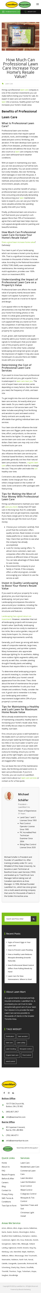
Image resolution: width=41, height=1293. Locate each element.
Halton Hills (16, 1244)
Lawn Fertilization (28, 1182)
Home (4, 1163)
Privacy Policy (7, 1194)
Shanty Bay (15, 1267)
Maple (24, 1252)
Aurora (25, 1228)
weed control (10, 1061)
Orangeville (12, 1263)
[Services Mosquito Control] (25, 5)
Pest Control (27, 1055)
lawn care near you (25, 381)
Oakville (4, 1263)
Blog (4, 1186)
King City (32, 1248)
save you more (11, 507)
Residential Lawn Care (29, 1166)
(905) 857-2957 (32, 11)
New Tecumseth (31, 1256)
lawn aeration (23, 1036)
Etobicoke (28, 1240)
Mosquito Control (26, 1049)
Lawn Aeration (26, 1178)
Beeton (15, 1232)
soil (35, 468)
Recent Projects (8, 1174)
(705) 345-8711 (12, 1135)
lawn (4, 102)
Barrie (4, 1232)
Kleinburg (5, 1252)
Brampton (26, 1236)
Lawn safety (21, 1043)
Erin (18, 1240)
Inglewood (12, 1248)
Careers (5, 1182)
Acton (4, 1228)
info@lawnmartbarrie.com (17, 1140)
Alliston (9, 1228)
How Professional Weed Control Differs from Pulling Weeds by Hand (21, 968)
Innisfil (19, 1248)
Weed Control (26, 1190)
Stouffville (30, 1267)
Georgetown (6, 1244)
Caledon (34, 1236)
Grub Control (26, 1186)
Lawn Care (9, 84)
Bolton (32, 1232)
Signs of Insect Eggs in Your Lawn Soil (19, 944)
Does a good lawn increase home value (18, 242)
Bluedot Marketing (25, 1289)
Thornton (12, 1271)
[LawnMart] (11, 4)
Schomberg (6, 1267)
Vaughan (5, 1275)
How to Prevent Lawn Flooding (20, 950)
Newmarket (6, 1259)
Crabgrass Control (28, 1194)
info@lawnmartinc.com (12, 11)
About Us (6, 1166)
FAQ (3, 1170)
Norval (30, 1259)
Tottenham (26, 1271)
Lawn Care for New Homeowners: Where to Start (20, 977)
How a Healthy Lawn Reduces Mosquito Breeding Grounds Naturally (20, 957)
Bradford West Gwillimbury (11, 1236)
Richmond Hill (32, 1263)
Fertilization (10, 1036)
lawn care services (29, 778)
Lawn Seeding (11, 1049)
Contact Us (6, 1190)
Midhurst (5, 1256)
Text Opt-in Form (9, 1205)
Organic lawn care (12, 1055)
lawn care (24, 90)
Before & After (8, 1178)
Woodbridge (13, 1275)
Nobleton (14, 1259)
